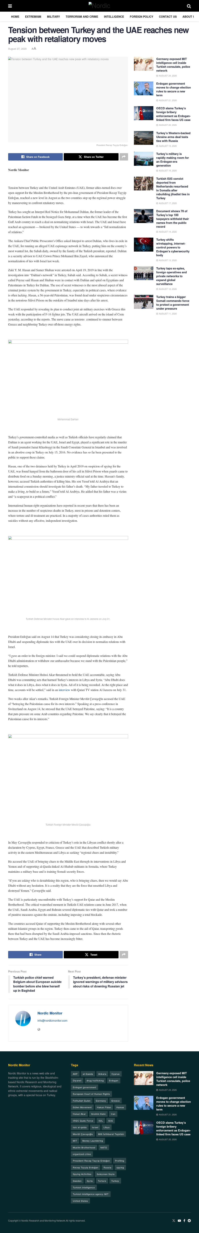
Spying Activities (82, 1174)
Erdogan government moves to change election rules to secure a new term (173, 89)
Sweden (77, 1180)
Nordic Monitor (50, 1013)
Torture (102, 1180)
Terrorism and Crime (82, 16)
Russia (107, 1167)
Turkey (115, 1180)
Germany (101, 1100)
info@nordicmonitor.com (52, 1020)
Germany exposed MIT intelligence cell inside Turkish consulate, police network (173, 65)
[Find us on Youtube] (179, 1220)
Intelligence (114, 16)
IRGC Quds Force (83, 1120)
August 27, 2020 (17, 48)
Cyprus (116, 1073)
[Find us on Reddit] (189, 1220)
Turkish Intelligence (84, 1187)
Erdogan (113, 1080)
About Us (189, 16)
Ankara (102, 1073)
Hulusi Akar (79, 1113)
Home (15, 16)
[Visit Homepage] (99, 6)
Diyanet (77, 1080)
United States (80, 1200)
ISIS (110, 1120)
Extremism (33, 16)
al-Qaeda (88, 1073)
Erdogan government (84, 1087)
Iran (113, 1113)
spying (120, 1167)
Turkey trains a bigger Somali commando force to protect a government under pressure (172, 303)
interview (64, 690)
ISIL (101, 1120)
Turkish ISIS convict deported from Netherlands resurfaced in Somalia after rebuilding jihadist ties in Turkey (173, 188)
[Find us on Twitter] (173, 1220)
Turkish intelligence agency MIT (91, 1194)
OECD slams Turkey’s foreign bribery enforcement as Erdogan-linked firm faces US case (173, 114)
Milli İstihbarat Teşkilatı (111, 1134)
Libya (107, 1127)
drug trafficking (95, 1080)
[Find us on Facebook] (184, 1220)
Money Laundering (92, 1140)
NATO (103, 1147)
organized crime (82, 1154)
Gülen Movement (82, 1107)
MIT (75, 1140)
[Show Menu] (10, 6)
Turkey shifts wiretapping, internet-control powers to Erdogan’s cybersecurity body (172, 247)
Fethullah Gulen (82, 1100)
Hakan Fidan (104, 1107)
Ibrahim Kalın (98, 1113)
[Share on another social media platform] (124, 157)
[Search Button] (189, 6)
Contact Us (168, 16)
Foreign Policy (141, 16)
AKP (75, 1073)
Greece (115, 1100)
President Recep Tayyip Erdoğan (91, 1160)
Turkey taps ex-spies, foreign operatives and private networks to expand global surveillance (171, 276)
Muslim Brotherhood (84, 1147)
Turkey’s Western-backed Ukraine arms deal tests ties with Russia (173, 137)
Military (53, 16)
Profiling (119, 1160)
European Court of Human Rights (91, 1093)
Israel (95, 1127)
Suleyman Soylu (106, 1174)
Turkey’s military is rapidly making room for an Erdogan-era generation (172, 160)
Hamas (120, 1107)
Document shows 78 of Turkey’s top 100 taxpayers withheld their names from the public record (172, 219)
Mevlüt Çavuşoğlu (83, 1134)
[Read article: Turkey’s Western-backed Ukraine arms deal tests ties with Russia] (143, 138)
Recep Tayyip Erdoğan (85, 1167)
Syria (90, 1180)
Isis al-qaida (80, 1127)
